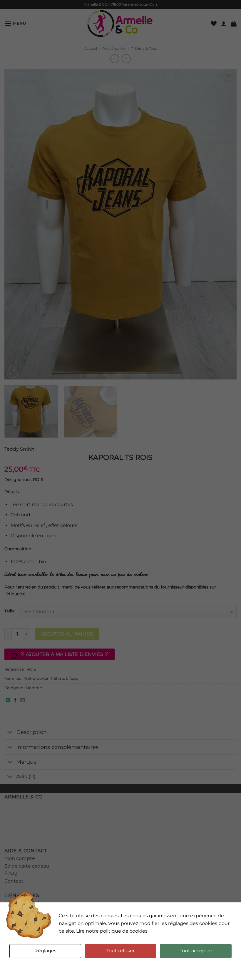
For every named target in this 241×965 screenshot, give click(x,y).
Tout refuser (120, 951)
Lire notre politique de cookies (112, 931)
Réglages (45, 951)
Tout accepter (196, 951)
